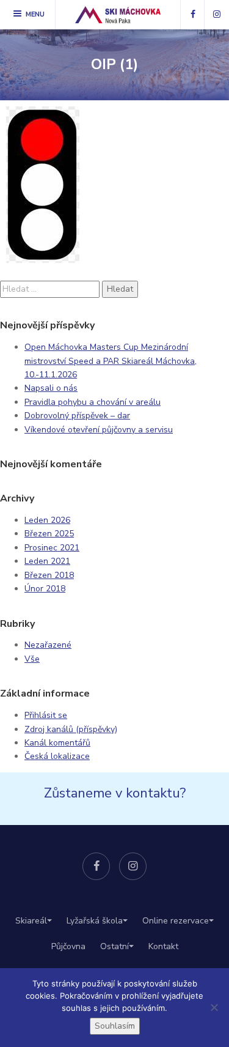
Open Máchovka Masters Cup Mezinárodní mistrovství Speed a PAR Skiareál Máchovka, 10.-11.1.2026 (110, 360)
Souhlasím (115, 1026)
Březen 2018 (49, 575)
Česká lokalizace (57, 756)
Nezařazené (47, 645)
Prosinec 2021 (51, 547)
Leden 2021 (47, 561)
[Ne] (214, 1007)
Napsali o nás (51, 388)
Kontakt (163, 946)
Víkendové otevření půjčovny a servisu (98, 429)
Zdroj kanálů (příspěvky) (70, 729)
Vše (32, 659)
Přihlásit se (45, 715)
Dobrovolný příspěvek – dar (77, 415)
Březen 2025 (49, 533)
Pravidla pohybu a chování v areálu (92, 402)
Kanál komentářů (57, 743)
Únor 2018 (44, 588)
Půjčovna (68, 946)
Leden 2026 (47, 520)
